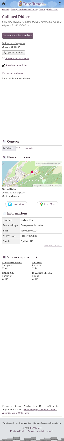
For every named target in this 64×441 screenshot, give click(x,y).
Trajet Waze (18, 204)
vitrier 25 (6, 413)
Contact (31, 431)
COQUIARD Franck (12, 262)
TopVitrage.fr (36, 428)
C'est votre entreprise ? (53, 246)
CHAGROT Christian (42, 273)
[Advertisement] (32, 369)
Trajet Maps (49, 204)
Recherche (60, 4)
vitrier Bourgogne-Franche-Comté (40, 409)
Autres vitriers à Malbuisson (16, 78)
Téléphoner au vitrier (24, 148)
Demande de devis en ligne (17, 35)
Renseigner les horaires (13, 73)
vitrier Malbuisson (20, 413)
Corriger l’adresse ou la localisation (47, 186)
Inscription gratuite (45, 431)
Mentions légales (18, 431)
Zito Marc (37, 262)
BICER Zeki (8, 273)
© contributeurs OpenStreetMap (48, 163)
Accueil (4, 4)
